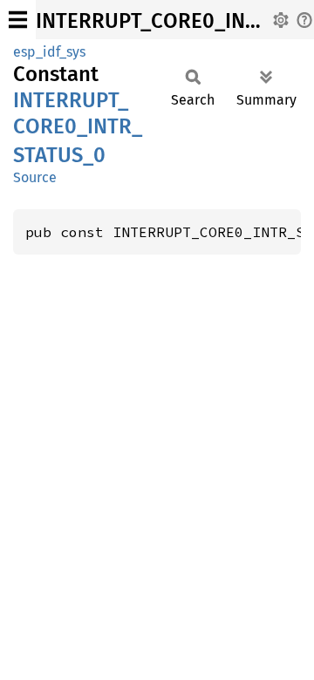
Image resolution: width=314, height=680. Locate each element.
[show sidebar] (18, 19)
